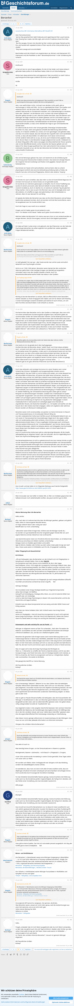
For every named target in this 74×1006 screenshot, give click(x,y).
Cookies (21, 994)
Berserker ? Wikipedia (23, 913)
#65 (71, 176)
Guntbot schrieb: (21, 833)
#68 (71, 309)
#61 (71, 28)
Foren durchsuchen (16, 11)
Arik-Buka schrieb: (22, 467)
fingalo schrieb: (21, 337)
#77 (71, 830)
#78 (71, 850)
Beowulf (4, 20)
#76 (71, 791)
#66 (71, 223)
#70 (71, 366)
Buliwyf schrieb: (21, 675)
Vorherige (6, 24)
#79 (71, 880)
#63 (71, 90)
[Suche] (71, 8)
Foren (13, 8)
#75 (71, 728)
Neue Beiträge (5, 11)
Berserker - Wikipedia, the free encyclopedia (30, 865)
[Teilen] (68, 28)
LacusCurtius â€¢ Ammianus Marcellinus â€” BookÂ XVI (34, 31)
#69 (71, 333)
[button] (26, 8)
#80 (71, 920)
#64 (71, 154)
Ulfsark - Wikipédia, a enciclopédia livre (29, 876)
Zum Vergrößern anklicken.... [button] (44, 259)
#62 (71, 62)
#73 (71, 509)
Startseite (5, 8)
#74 (71, 671)
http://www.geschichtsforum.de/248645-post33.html (33, 488)
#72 (71, 492)
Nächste (27, 24)
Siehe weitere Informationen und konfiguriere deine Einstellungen (23, 1002)
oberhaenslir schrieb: (23, 884)
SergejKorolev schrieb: (23, 94)
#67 (71, 239)
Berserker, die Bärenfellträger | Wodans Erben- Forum (33, 867)
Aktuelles (21, 8)
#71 (71, 463)
